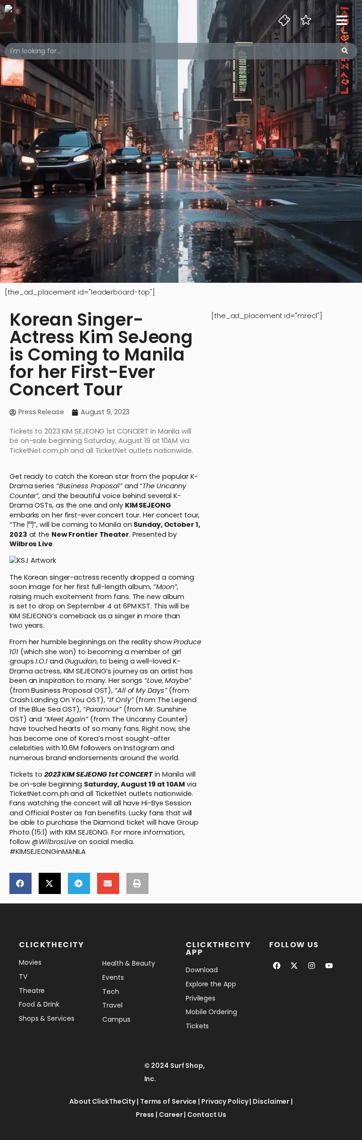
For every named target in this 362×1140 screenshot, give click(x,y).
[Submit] (344, 51)
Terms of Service (168, 1101)
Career (170, 1114)
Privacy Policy (224, 1101)
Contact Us (206, 1114)
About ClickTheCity (102, 1101)
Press (145, 1114)
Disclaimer (271, 1101)
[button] (20, 883)
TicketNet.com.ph (38, 793)
